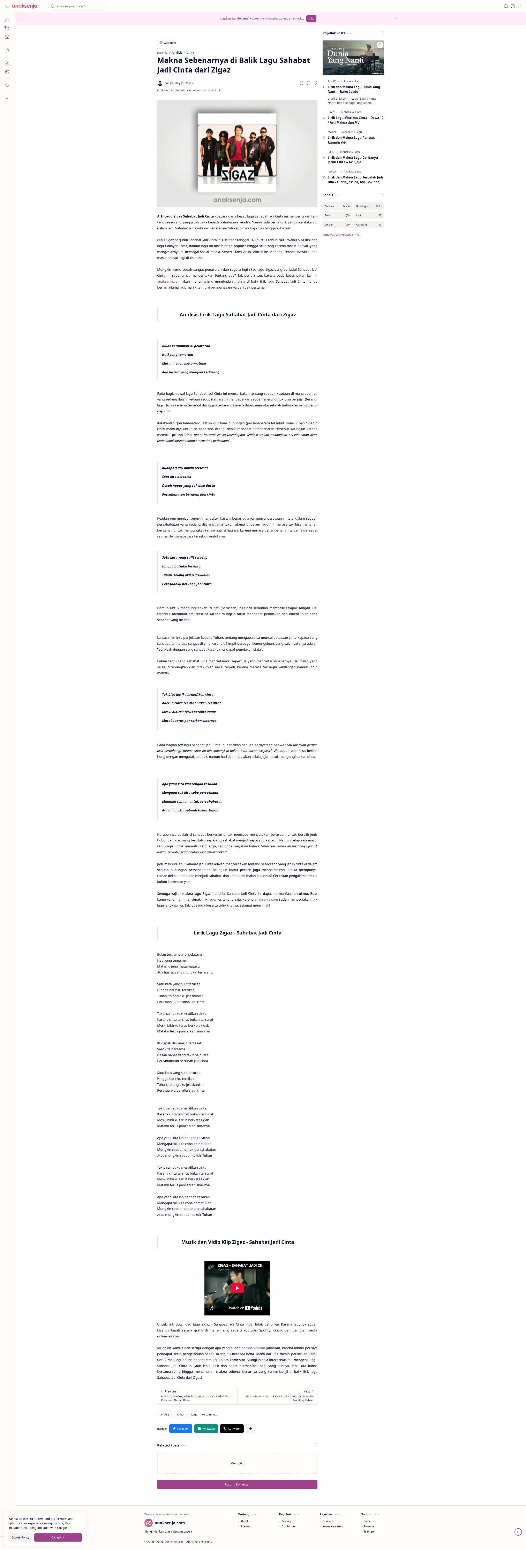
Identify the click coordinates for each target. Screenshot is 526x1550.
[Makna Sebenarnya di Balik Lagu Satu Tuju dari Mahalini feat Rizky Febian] (277, 1395)
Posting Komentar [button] (237, 1484)
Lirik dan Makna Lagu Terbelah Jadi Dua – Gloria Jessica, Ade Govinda (355, 179)
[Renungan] (369, 206)
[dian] (7, 85)
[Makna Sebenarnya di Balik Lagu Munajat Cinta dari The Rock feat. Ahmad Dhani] (197, 1395)
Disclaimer (288, 1526)
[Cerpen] (338, 224)
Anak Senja (172, 1542)
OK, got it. (58, 1537)
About (244, 1521)
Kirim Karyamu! (333, 1526)
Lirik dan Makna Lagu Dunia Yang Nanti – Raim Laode (354, 89)
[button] (7, 6)
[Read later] (301, 83)
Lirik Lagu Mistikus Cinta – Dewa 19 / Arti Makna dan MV (356, 120)
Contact (328, 1521)
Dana (367, 1521)
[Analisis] (164, 1414)
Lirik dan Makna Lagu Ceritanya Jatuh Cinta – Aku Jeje (353, 159)
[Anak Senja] (27, 6)
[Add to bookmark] (380, 45)
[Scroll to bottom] (518, 1532)
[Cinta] (180, 1414)
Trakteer (369, 1531)
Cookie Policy (20, 1537)
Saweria (369, 1526)
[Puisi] (338, 215)
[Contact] (7, 72)
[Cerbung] (369, 224)
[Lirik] (369, 215)
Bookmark (244, 18)
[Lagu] (194, 1414)
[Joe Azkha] (179, 83)
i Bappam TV (388, 1542)
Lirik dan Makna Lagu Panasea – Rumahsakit (353, 140)
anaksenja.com (169, 281)
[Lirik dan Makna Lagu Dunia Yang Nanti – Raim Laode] (353, 57)
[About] (7, 64)
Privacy (286, 1521)
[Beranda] (7, 20)
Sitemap (245, 1526)
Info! (311, 18)
